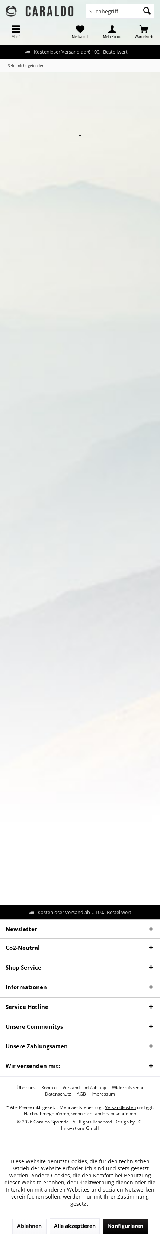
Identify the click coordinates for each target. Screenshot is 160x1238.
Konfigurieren (125, 1225)
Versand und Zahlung (84, 1088)
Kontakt (49, 1088)
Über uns (26, 1088)
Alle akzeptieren (75, 1225)
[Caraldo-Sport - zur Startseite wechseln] (40, 11)
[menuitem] (16, 32)
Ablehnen (29, 1225)
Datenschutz (58, 1094)
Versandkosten (120, 1107)
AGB (81, 1094)
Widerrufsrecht (127, 1088)
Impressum (103, 1094)
